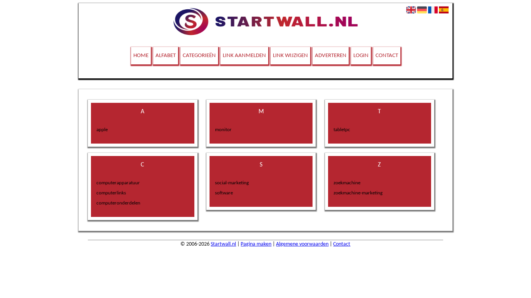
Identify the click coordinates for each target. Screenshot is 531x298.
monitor (223, 129)
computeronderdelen (118, 203)
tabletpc (342, 129)
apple (102, 129)
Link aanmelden (244, 56)
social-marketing (232, 182)
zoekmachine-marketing (358, 193)
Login (361, 56)
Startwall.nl (223, 244)
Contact (387, 56)
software (224, 193)
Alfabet (165, 56)
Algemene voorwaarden (302, 244)
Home (140, 56)
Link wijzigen (290, 56)
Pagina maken (256, 244)
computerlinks (111, 193)
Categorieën (199, 56)
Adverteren (330, 56)
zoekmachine (347, 182)
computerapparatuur (118, 182)
